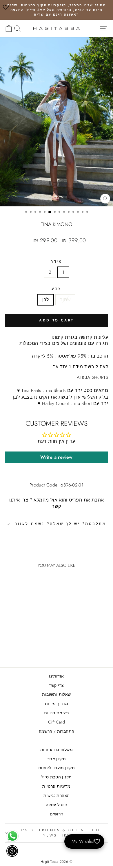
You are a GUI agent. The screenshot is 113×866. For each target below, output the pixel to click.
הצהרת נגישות (56, 795)
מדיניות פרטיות (56, 786)
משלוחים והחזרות (56, 749)
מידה (56, 261)
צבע (56, 288)
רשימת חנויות (56, 713)
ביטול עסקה (56, 805)
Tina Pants (31, 390)
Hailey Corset (55, 403)
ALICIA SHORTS (92, 377)
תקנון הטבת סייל (56, 777)
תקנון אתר (56, 759)
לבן (45, 299)
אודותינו (56, 676)
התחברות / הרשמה (56, 731)
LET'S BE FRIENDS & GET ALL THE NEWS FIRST (57, 833)
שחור (65, 299)
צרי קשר (56, 685)
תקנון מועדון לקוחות (56, 768)
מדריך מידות (56, 703)
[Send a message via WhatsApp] (12, 836)
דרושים (56, 814)
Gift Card (56, 722)
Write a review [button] (56, 457)
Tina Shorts (54, 390)
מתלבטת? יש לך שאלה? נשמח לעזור (60, 523)
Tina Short (82, 403)
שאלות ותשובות (56, 694)
